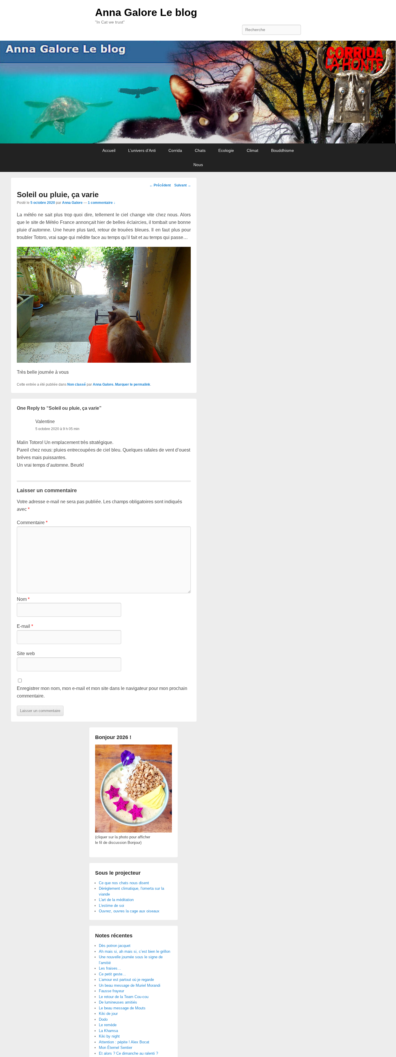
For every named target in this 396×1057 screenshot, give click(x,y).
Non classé (76, 384)
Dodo (103, 1019)
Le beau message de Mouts (122, 1008)
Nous (198, 164)
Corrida (175, 150)
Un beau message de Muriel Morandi (129, 985)
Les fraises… (110, 968)
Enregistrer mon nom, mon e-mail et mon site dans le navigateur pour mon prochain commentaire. (102, 692)
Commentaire (32, 522)
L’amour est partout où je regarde (126, 979)
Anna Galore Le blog (146, 12)
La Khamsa (108, 1031)
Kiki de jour (108, 1013)
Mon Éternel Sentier (115, 1047)
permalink (142, 384)
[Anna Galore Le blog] (198, 92)
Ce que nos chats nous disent (124, 883)
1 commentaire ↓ (101, 203)
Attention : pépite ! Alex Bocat (124, 1042)
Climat (252, 150)
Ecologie (226, 150)
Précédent (160, 185)
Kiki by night (109, 1036)
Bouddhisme (282, 150)
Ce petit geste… (112, 974)
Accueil (108, 150)
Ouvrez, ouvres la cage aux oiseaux (129, 911)
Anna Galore (72, 203)
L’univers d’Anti (142, 150)
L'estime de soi (111, 905)
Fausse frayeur (111, 991)
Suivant (182, 185)
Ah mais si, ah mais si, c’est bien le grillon (134, 951)
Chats (200, 150)
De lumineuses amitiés (118, 1002)
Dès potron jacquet (114, 945)
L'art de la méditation (116, 900)
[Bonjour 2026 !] (133, 831)
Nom (23, 599)
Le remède (108, 1025)
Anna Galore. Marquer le (113, 384)
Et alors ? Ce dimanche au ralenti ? (128, 1053)
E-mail (25, 626)
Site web (26, 653)
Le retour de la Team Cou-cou (123, 997)
